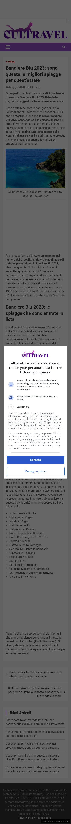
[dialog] (36, 412)
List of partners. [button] (54, 428)
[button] (35, 406)
